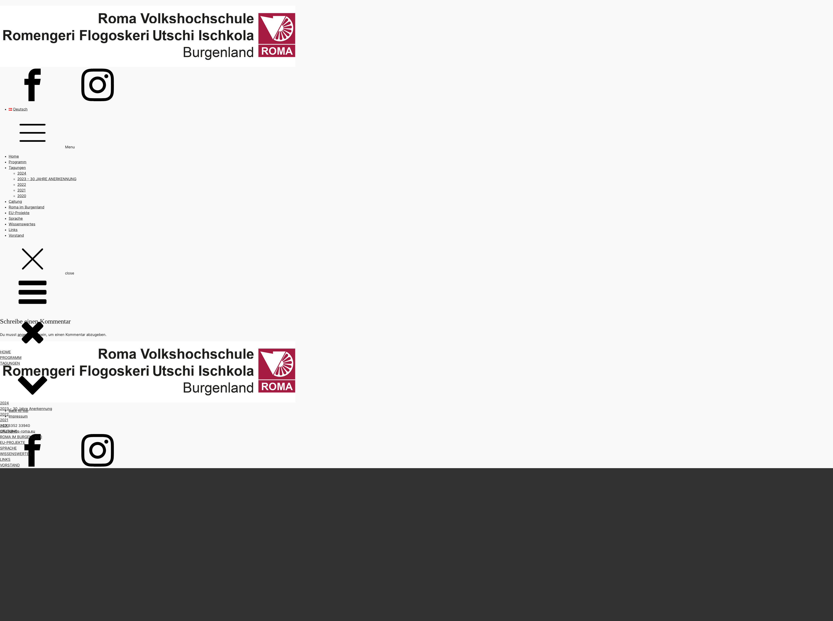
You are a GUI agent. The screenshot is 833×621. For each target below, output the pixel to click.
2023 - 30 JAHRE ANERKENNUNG (46, 179)
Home (14, 156)
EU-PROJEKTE (12, 442)
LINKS (5, 459)
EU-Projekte (19, 213)
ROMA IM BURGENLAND (21, 437)
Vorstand (16, 235)
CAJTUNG (8, 431)
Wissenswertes (22, 224)
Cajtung (15, 201)
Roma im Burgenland (26, 207)
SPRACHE (8, 448)
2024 (21, 173)
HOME (5, 352)
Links (13, 230)
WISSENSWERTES (15, 454)
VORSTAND (10, 465)
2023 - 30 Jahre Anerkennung (26, 408)
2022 (21, 184)
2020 (21, 196)
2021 (21, 190)
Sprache (16, 218)
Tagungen (17, 167)
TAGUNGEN (10, 363)
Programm (17, 162)
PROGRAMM (10, 357)
